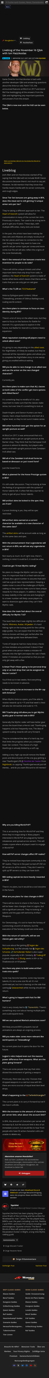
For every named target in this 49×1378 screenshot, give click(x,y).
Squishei (42, 58)
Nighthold (6, 764)
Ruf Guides (7, 1314)
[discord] (5, 1194)
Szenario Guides (10, 1322)
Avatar (21, 624)
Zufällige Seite (38, 1351)
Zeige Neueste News (13, 1251)
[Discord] (14, 1365)
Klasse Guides (9, 1294)
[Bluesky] (5, 1185)
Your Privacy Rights (21, 1351)
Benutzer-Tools (28, 1347)
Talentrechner (9, 1330)
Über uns (41, 1347)
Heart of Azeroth (9, 214)
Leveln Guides (31, 1310)
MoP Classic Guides (11, 1290)
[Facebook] (11, 1185)
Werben (7, 1351)
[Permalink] (23, 1185)
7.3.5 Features (28, 289)
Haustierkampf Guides (12, 1318)
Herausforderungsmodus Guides (13, 1326)
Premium (13, 1356)
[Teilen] (46, 2)
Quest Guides (9, 1310)
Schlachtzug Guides (11, 1306)
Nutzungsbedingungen (24, 1361)
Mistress (13, 624)
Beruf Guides (8, 1298)
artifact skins (12, 533)
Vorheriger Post (8, 1266)
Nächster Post (41, 1266)
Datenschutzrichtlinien (29, 1356)
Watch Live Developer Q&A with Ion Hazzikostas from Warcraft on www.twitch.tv (22, 162)
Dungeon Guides (10, 1302)
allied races (39, 347)
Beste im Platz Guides (34, 1298)
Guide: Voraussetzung (34, 1294)
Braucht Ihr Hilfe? (11, 1347)
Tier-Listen (7, 1334)
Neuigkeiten (9, 40)
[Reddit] (17, 1185)
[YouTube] (31, 1365)
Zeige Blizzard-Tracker (14, 1246)
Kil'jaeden (29, 624)
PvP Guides (30, 1318)
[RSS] (35, 1365)
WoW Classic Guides (34, 1290)
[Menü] (2, 2)
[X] (18, 1365)
